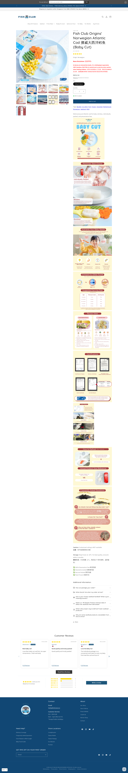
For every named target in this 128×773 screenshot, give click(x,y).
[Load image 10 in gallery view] (64, 100)
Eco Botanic (51, 741)
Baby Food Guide (21, 741)
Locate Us (83, 714)
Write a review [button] (96, 683)
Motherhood (107, 107)
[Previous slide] (19, 656)
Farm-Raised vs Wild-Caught (24, 738)
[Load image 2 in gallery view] (32, 89)
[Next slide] (109, 656)
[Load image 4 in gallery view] (53, 89)
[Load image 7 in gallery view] (32, 100)
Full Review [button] (26, 665)
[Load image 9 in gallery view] (53, 100)
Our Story (83, 705)
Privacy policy (54, 769)
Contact (82, 720)
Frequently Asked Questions (24, 735)
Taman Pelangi (52, 738)
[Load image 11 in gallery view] (21, 111)
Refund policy (46, 769)
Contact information (82, 769)
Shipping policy (71, 769)
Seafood (83, 109)
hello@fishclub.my (54, 708)
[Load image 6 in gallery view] (21, 100)
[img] (27, 642)
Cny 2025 (85, 107)
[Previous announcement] (17, 5)
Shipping (75, 77)
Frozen (94, 107)
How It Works (84, 708)
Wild (88, 109)
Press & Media (84, 711)
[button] (125, 2)
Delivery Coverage (21, 732)
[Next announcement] (111, 5)
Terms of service (63, 769)
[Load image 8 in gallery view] (42, 100)
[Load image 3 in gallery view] (42, 89)
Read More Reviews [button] (64, 672)
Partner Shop (84, 717)
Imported (100, 107)
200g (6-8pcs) (79, 84)
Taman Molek (52, 735)
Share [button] (76, 622)
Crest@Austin (52, 732)
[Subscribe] (45, 755)
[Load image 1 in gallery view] (21, 89)
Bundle (79, 107)
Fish (89, 107)
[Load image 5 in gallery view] (64, 89)
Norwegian (76, 109)
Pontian (50, 744)
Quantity (75, 88)
